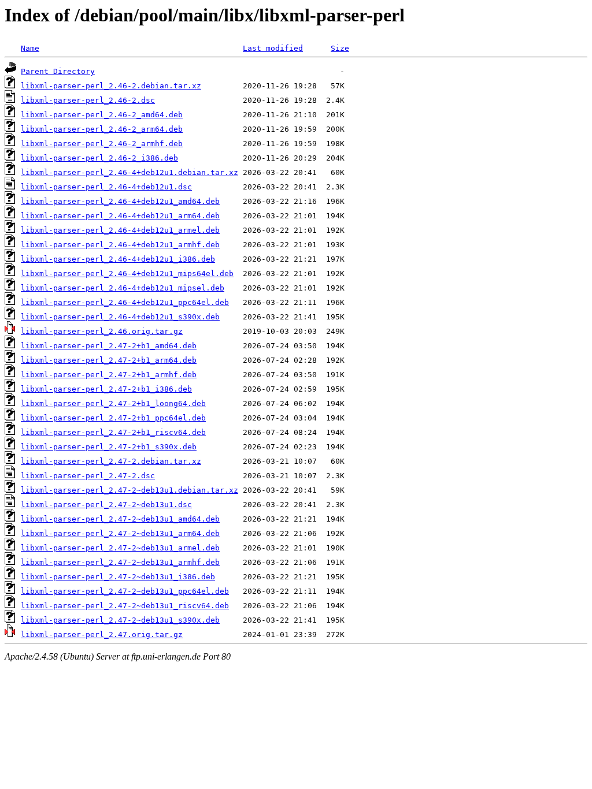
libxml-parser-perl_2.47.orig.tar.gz (102, 634)
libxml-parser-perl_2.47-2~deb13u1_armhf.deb (120, 562)
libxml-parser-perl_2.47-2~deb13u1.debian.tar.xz (129, 490)
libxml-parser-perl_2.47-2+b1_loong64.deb (113, 403)
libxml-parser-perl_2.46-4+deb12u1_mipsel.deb (122, 288)
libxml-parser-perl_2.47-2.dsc (88, 475)
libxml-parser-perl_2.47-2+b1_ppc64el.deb (113, 418)
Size (340, 48)
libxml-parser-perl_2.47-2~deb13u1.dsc (106, 504)
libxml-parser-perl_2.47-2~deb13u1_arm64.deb (120, 533)
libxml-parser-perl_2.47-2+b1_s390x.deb (109, 446)
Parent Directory (58, 71)
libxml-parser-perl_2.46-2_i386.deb (99, 158)
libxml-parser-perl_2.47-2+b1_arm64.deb (109, 360)
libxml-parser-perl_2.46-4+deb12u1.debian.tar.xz (129, 172)
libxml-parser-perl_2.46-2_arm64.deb (102, 129)
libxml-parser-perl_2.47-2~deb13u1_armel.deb (120, 548)
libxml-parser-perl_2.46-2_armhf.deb (102, 143)
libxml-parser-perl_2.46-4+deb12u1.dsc (106, 187)
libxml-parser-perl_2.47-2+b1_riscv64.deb (113, 432)
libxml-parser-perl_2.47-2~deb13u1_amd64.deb (120, 519)
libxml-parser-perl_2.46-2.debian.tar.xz (111, 85)
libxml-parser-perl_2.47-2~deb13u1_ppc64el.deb (125, 591)
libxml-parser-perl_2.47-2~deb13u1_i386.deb (118, 576)
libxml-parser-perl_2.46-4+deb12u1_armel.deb (120, 230)
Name (30, 48)
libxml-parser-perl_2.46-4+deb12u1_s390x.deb (120, 316)
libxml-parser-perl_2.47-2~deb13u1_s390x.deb (120, 620)
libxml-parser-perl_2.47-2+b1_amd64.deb (109, 345)
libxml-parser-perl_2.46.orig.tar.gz (102, 331)
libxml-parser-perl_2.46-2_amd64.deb (102, 114)
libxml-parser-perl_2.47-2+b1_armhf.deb (109, 374)
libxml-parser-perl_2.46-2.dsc (88, 100)
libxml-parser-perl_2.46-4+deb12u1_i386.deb (118, 259)
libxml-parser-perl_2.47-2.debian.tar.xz (111, 461)
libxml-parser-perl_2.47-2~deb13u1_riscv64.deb (125, 605)
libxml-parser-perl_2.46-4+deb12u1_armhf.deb (120, 244)
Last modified (273, 48)
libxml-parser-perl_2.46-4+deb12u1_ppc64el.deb (125, 302)
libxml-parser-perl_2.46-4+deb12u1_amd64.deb (120, 201)
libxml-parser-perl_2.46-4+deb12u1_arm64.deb (120, 215)
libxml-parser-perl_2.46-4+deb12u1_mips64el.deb (127, 273)
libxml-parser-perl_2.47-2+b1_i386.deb (106, 389)
